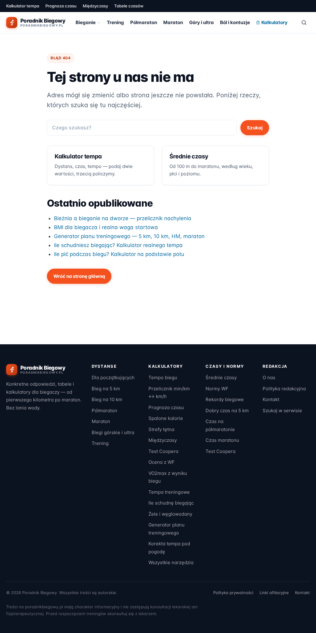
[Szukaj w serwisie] (304, 22)
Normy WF (217, 389)
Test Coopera (163, 451)
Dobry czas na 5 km (227, 410)
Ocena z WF (161, 462)
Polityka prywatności (233, 592)
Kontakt (271, 399)
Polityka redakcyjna (284, 389)
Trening (115, 22)
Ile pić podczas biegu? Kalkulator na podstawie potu (119, 254)
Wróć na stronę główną (79, 276)
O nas (269, 377)
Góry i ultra (201, 22)
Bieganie (86, 22)
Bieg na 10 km (107, 399)
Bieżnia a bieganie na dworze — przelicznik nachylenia (122, 218)
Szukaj (255, 128)
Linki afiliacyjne (274, 592)
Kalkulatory (274, 22)
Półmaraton (143, 22)
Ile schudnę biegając (171, 503)
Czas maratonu (222, 440)
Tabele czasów (128, 5)
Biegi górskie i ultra (113, 432)
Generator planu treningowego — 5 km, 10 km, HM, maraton (129, 236)
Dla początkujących (113, 377)
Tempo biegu (162, 377)
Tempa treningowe (169, 492)
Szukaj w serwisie (282, 410)
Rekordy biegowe (225, 399)
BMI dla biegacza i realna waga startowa (106, 227)
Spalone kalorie (165, 418)
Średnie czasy (221, 377)
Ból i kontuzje (235, 22)
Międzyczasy (95, 5)
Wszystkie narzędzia (170, 562)
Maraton (173, 22)
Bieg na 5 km (106, 389)
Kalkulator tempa (22, 5)
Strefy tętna (161, 429)
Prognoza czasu (61, 5)
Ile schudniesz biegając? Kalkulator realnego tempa (118, 245)
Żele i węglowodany (170, 514)
